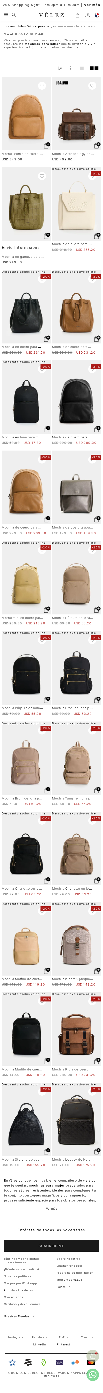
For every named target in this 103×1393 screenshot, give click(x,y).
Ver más (51, 1208)
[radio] (81, 68)
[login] (88, 15)
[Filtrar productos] (71, 68)
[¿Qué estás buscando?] (14, 14)
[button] (77, 15)
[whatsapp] (92, 1375)
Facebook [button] (39, 1337)
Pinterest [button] (63, 1344)
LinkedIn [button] (39, 1344)
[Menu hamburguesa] (6, 14)
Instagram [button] (15, 1337)
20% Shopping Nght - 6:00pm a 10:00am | (51, 5)
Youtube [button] (87, 1337)
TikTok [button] (63, 1337)
